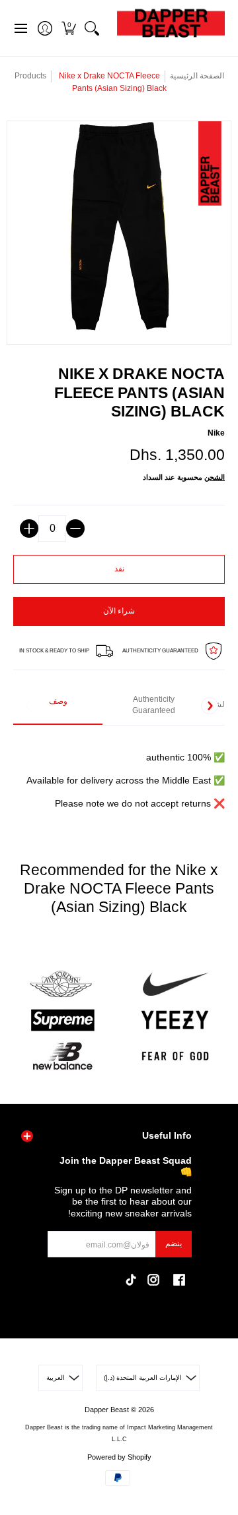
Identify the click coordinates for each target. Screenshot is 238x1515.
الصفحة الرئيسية (197, 75)
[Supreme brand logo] (62, 1020)
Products (30, 75)
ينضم (173, 1243)
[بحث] (91, 28)
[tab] (57, 706)
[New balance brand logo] (62, 1056)
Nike (216, 433)
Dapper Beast (107, 1410)
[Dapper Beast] (171, 28)
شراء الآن (119, 610)
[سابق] (28, 706)
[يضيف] (29, 528)
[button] (68, 28)
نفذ (119, 568)
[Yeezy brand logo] (175, 1020)
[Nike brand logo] (175, 984)
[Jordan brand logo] (62, 984)
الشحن (214, 477)
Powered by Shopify (119, 1457)
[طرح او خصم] (75, 528)
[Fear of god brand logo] (175, 1056)
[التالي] (209, 706)
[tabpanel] (119, 773)
